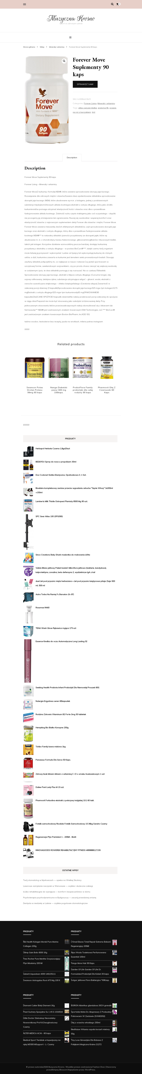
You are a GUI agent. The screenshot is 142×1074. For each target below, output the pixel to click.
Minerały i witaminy (106, 103)
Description (72, 157)
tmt (93, 112)
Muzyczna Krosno (71, 18)
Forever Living (90, 103)
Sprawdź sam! (85, 84)
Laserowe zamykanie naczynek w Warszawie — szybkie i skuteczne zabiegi (58, 886)
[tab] (72, 157)
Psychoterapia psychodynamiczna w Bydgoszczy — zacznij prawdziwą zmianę (59, 897)
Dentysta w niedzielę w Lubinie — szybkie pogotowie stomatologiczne (55, 903)
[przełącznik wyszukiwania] (112, 4)
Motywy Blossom (59, 1069)
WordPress (90, 1069)
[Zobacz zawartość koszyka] (117, 4)
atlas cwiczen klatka (87, 108)
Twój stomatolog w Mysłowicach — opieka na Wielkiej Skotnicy (52, 880)
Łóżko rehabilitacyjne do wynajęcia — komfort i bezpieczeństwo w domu (56, 891)
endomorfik (103, 108)
